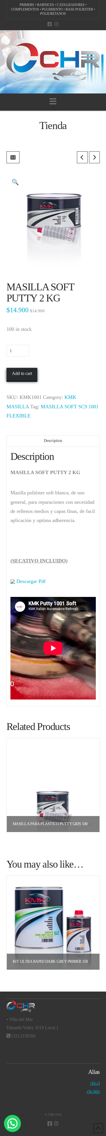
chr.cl (95, 1083)
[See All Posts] (13, 157)
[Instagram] (56, 24)
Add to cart (22, 373)
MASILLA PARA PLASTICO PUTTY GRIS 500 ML (53, 824)
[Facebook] (49, 24)
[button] (53, 101)
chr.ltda (93, 1091)
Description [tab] (53, 441)
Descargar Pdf (30, 581)
